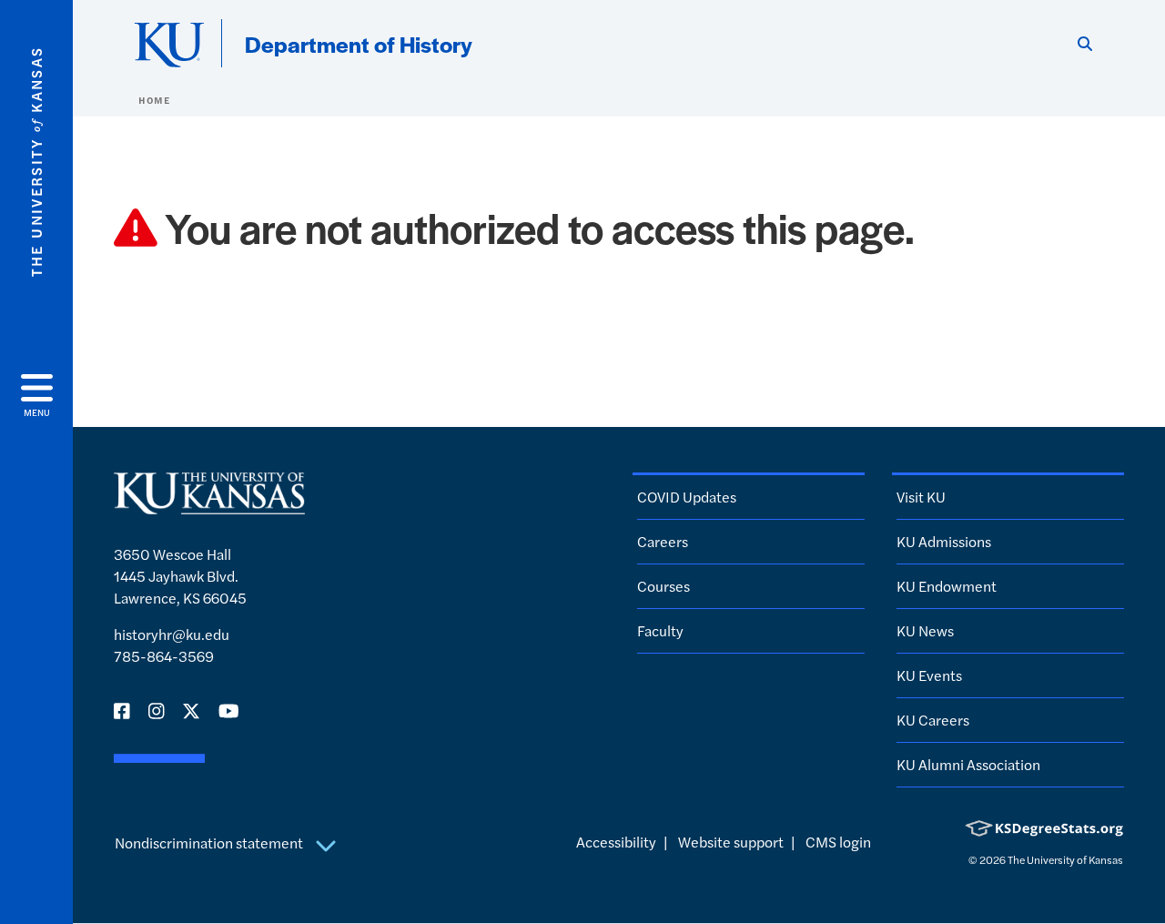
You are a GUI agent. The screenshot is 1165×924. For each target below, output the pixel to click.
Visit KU (921, 496)
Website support (731, 841)
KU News (925, 630)
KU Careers (933, 719)
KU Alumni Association (968, 764)
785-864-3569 (164, 655)
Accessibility (616, 841)
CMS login (838, 841)
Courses (663, 585)
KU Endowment (947, 585)
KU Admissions (944, 541)
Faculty (660, 630)
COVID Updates (686, 496)
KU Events (929, 675)
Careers (662, 541)
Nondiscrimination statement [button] (210, 842)
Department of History (358, 43)
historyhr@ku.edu (171, 634)
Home (153, 100)
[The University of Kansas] (209, 505)
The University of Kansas (1065, 859)
